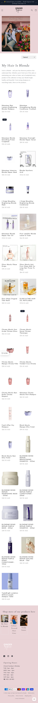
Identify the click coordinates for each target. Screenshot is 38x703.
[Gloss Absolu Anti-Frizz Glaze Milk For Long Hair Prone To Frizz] (28, 253)
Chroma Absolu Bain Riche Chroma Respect (9, 394)
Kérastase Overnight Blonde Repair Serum (28, 139)
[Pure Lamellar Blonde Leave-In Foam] (28, 223)
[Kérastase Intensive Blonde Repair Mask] (10, 159)
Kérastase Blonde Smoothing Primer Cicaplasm (8, 139)
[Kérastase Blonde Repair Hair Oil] (10, 223)
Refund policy (31, 693)
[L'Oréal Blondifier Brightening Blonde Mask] (10, 190)
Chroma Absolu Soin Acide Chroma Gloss (9, 330)
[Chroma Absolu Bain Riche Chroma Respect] (10, 382)
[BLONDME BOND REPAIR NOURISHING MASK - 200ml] (10, 479)
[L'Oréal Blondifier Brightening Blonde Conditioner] (28, 190)
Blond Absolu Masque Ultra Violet (27, 426)
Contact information (19, 698)
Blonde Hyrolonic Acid (26, 171)
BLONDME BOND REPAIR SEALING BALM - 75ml (26, 558)
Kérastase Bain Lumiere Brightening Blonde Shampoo (9, 107)
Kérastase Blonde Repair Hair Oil (8, 234)
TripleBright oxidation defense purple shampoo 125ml (10, 594)
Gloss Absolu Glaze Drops (9, 265)
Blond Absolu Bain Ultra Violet (9, 457)
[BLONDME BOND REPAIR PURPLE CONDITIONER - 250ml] (28, 479)
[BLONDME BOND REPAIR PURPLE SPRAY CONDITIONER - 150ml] (10, 546)
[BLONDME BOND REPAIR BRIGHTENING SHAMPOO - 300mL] (28, 445)
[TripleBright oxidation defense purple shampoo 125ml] (10, 582)
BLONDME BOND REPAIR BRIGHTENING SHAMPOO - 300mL (27, 458)
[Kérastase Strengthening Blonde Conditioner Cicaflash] (28, 94)
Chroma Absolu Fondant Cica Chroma (28, 363)
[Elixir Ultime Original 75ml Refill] (10, 288)
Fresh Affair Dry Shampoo (8, 426)
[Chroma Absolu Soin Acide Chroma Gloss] (10, 318)
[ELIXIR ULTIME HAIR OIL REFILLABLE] (28, 288)
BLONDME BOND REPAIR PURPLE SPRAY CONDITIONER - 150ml (8, 560)
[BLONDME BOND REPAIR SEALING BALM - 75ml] (28, 546)
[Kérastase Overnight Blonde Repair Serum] (28, 127)
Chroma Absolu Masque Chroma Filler (10, 363)
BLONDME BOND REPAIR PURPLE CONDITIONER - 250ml (26, 492)
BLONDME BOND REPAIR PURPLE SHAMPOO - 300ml (27, 526)
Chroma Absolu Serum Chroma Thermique (25, 331)
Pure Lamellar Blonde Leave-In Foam (28, 234)
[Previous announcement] (2, 3)
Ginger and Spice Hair (12, 693)
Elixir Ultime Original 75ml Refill (9, 299)
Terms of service (19, 695)
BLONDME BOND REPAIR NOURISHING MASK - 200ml (9, 492)
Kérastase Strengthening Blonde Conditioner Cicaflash (28, 107)
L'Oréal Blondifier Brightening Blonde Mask (9, 203)
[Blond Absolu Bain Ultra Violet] (10, 445)
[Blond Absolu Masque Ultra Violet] (28, 414)
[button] (2, 10)
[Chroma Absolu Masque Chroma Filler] (10, 351)
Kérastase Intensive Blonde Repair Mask (9, 171)
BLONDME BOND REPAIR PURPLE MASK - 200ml (8, 526)
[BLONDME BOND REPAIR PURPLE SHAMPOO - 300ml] (28, 513)
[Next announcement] (36, 3)
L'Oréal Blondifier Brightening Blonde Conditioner (27, 203)
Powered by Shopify (22, 693)
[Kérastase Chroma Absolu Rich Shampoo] (28, 382)
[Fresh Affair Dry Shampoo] (10, 414)
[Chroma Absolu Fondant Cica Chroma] (28, 351)
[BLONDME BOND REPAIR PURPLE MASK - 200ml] (10, 513)
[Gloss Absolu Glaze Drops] (10, 253)
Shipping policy (28, 695)
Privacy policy (11, 695)
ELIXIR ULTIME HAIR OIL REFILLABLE (27, 299)
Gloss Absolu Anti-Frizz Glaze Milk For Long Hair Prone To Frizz (27, 267)
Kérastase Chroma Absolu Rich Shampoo (28, 393)
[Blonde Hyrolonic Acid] (28, 159)
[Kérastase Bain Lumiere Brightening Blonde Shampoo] (10, 94)
